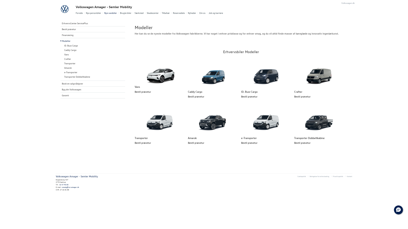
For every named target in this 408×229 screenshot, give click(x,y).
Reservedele (179, 12)
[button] (398, 209)
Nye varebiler (110, 12)
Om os (202, 12)
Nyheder (192, 12)
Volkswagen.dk (348, 3)
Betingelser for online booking (319, 176)
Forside (79, 12)
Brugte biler (125, 12)
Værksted (139, 12)
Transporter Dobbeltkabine (77, 76)
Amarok (68, 67)
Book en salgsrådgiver (72, 83)
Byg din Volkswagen (71, 89)
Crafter (67, 58)
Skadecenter (153, 12)
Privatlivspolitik (338, 176)
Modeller (66, 40)
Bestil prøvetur (69, 29)
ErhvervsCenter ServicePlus (75, 23)
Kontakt (349, 176)
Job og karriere (216, 12)
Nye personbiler (93, 12)
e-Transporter (70, 72)
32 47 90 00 (63, 184)
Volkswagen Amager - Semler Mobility (104, 7)
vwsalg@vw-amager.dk (70, 187)
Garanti (65, 95)
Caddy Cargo (70, 50)
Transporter (69, 63)
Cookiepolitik (301, 176)
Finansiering (67, 35)
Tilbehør (166, 12)
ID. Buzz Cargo (71, 45)
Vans (66, 54)
